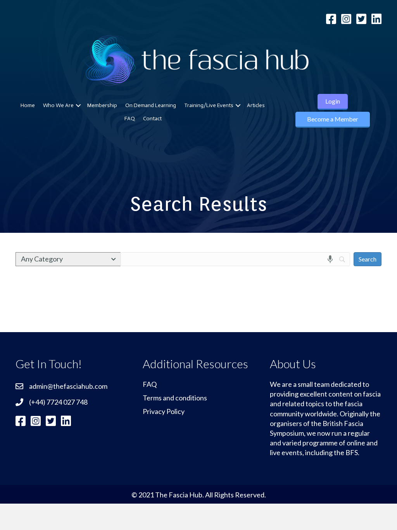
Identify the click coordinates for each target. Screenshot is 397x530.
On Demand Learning (150, 105)
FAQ (129, 118)
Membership (102, 105)
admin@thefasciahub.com (68, 386)
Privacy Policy (164, 411)
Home (28, 105)
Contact (152, 118)
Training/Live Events (208, 105)
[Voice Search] (330, 259)
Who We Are (58, 105)
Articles (256, 105)
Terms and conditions (175, 397)
